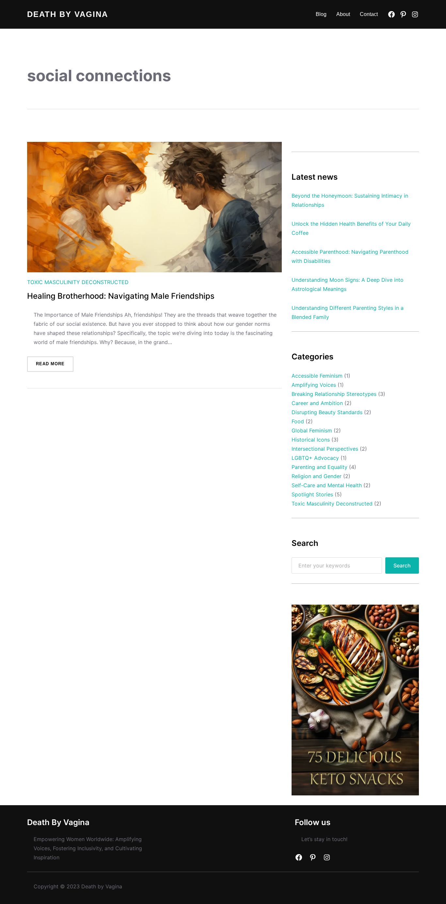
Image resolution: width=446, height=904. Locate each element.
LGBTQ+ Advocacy (315, 458)
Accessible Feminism (317, 375)
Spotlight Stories (312, 494)
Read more (54, 366)
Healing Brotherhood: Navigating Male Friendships (121, 296)
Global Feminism (312, 430)
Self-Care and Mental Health (327, 485)
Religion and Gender (317, 476)
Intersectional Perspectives (325, 448)
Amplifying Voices (314, 385)
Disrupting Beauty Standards (327, 412)
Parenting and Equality (319, 467)
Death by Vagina (67, 14)
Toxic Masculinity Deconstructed (78, 282)
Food (298, 421)
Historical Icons (311, 439)
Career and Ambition (317, 403)
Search (402, 565)
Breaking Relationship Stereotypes (334, 394)
